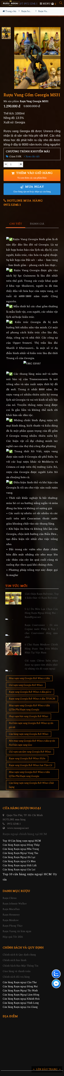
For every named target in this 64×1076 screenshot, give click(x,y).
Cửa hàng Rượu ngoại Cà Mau (19, 861)
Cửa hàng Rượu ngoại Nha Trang (21, 849)
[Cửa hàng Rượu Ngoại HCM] (10, 3)
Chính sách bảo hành (14, 960)
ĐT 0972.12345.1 (28, 4)
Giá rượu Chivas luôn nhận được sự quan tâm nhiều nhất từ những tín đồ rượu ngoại (41, 665)
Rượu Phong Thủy (13, 926)
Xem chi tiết (32, 156)
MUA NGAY (32, 188)
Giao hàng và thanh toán (16, 971)
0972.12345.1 (14, 824)
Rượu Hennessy (11, 915)
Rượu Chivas (10, 898)
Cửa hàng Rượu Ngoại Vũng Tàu (20, 853)
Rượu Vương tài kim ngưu (17, 931)
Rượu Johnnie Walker (15, 904)
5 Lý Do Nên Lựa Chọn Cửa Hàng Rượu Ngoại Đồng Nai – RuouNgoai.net (41, 613)
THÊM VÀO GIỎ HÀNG (34, 175)
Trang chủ (10, 11)
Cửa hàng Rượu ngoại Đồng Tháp (21, 845)
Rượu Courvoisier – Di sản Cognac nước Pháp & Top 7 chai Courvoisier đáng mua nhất (41, 631)
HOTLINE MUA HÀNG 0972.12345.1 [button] (23, 203)
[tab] (15, 223)
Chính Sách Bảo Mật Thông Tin (20, 966)
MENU (46, 4)
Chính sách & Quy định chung (19, 955)
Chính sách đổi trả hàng (16, 977)
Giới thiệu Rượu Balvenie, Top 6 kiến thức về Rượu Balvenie (42, 596)
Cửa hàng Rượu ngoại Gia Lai (19, 869)
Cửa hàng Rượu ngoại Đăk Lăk (20, 865)
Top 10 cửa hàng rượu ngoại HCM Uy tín (30, 877)
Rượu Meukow (11, 920)
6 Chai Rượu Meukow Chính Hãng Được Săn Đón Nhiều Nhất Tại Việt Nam (41, 648)
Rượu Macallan (11, 909)
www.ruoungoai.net (18, 828)
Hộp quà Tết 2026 (13, 937)
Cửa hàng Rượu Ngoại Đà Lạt (19, 857)
